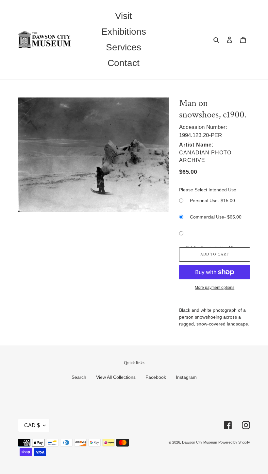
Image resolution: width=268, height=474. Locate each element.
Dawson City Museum (199, 442)
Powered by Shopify (234, 442)
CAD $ (32, 425)
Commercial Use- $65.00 (216, 216)
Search (79, 377)
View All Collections (116, 377)
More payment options (214, 287)
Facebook (155, 377)
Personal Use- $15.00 (212, 200)
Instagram (186, 377)
